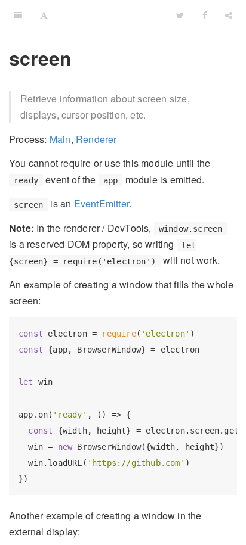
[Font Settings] (44, 15)
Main (60, 139)
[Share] (228, 15)
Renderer (96, 139)
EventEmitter (101, 203)
